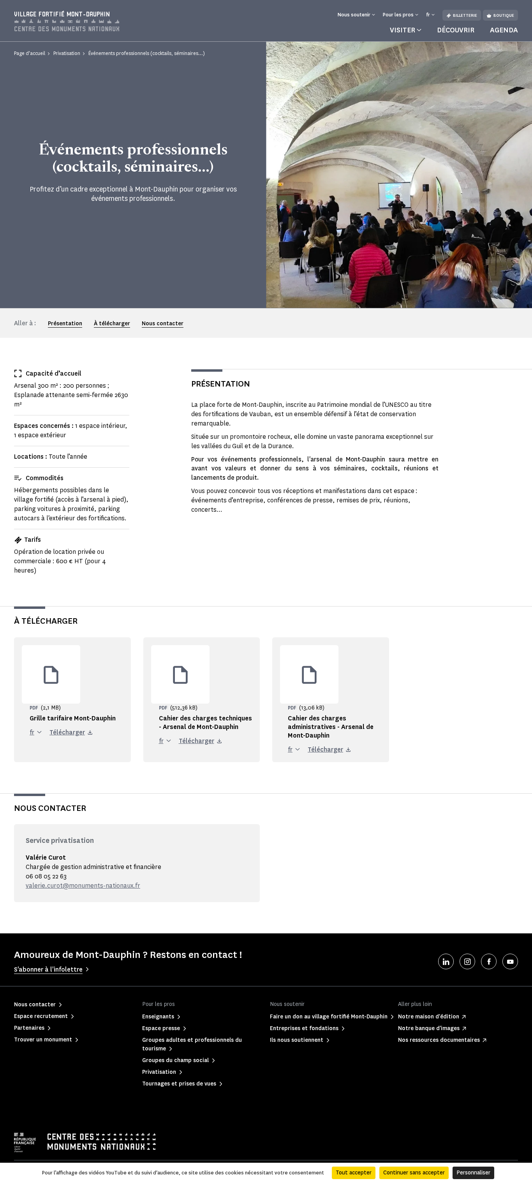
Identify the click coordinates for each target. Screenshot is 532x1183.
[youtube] (510, 961)
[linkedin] (446, 961)
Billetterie (465, 15)
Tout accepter (354, 1172)
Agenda (504, 30)
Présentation (65, 323)
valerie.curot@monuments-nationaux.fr (83, 885)
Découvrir (455, 30)
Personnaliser (473, 1172)
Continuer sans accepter (414, 1172)
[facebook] (489, 961)
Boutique (503, 15)
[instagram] (467, 961)
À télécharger (112, 323)
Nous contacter (162, 323)
